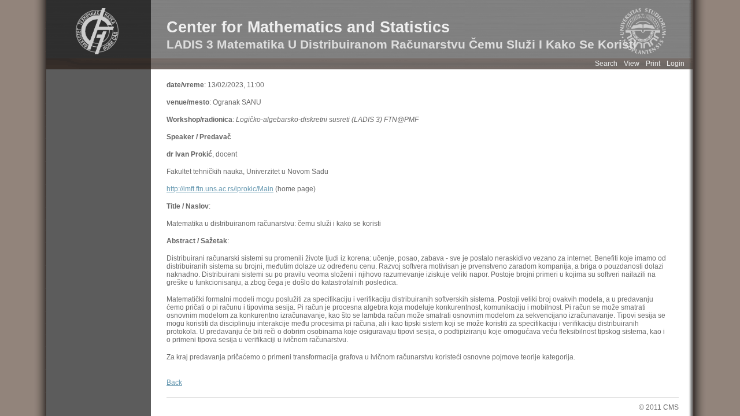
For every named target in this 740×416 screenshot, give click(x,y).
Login (675, 64)
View (631, 64)
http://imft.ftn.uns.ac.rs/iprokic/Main (219, 189)
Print (653, 64)
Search (606, 64)
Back (174, 382)
